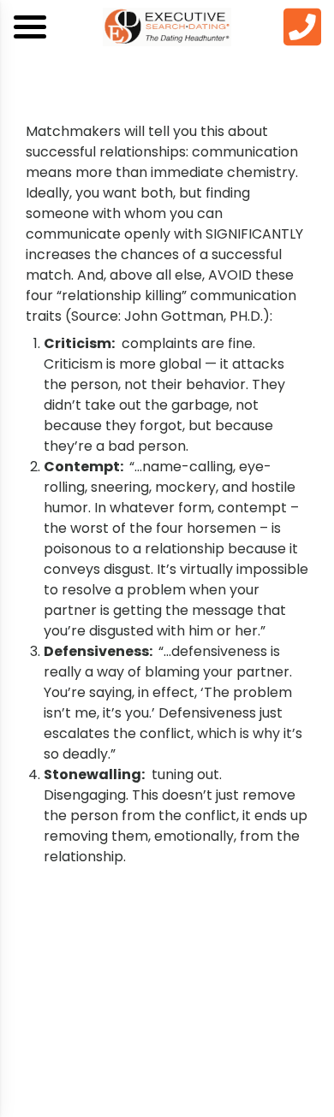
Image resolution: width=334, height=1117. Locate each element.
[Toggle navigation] (30, 27)
